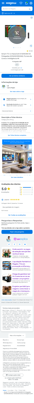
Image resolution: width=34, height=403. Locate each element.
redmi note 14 (14, 323)
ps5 (20, 313)
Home (4, 390)
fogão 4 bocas (24, 326)
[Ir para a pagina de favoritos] (21, 3)
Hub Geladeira (23, 311)
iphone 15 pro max (24, 317)
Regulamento (7, 345)
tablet (19, 322)
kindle (4, 317)
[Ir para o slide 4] (18, 47)
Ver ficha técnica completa (17, 135)
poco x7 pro (24, 314)
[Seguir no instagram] (19, 244)
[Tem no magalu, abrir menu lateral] (3, 3)
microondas (26, 316)
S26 (24, 310)
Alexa (16, 327)
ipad (21, 324)
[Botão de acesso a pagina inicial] (11, 3)
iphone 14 (15, 313)
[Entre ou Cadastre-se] (31, 3)
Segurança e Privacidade (10, 348)
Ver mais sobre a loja (17, 91)
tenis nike (22, 323)
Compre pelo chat (14, 375)
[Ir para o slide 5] (20, 47)
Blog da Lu (6, 340)
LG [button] (21, 68)
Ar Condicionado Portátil (10, 322)
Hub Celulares (13, 311)
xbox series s (24, 319)
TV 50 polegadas (24, 327)
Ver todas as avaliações (17, 215)
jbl (8, 323)
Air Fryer (24, 313)
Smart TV (29, 300)
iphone (5, 316)
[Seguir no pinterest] (24, 244)
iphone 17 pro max (12, 317)
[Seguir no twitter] (9, 244)
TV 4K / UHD (21, 390)
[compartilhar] (31, 45)
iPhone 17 (13, 310)
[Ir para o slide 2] (15, 47)
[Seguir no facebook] (14, 244)
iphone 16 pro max (8, 314)
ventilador (10, 320)
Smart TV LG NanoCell (19, 300)
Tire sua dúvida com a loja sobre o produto (15, 228)
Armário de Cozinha (8, 327)
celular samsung (7, 319)
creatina (11, 316)
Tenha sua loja (21, 342)
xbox (29, 314)
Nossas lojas (20, 340)
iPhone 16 (19, 310)
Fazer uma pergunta (17, 232)
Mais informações (15, 335)
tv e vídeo (10, 390)
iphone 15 (8, 313)
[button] (30, 9)
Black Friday (6, 310)
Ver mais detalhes (17, 177)
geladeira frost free (13, 326)
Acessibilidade (21, 345)
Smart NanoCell (24, 302)
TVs (16, 390)
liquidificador (15, 324)
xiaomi (4, 320)
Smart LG (16, 302)
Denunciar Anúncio (7, 111)
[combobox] (17, 8)
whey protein (18, 316)
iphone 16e (16, 319)
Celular (28, 320)
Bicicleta (25, 322)
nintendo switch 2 (20, 320)
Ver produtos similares (17, 76)
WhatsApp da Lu (7, 342)
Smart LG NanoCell (6, 302)
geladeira (16, 314)
